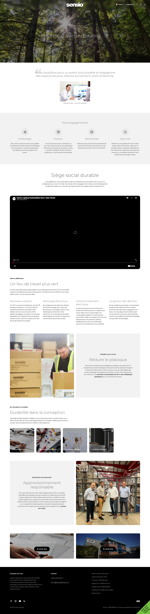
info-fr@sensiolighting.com (60, 582)
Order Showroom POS (99, 577)
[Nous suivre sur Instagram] (15, 601)
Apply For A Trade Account (101, 583)
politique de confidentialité (101, 587)
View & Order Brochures (100, 573)
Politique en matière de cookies (102, 590)
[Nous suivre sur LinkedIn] (24, 601)
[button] (143, 607)
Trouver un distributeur (100, 580)
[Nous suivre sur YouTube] (20, 601)
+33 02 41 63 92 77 (57, 578)
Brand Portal (96, 593)
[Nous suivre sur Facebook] (11, 601)
